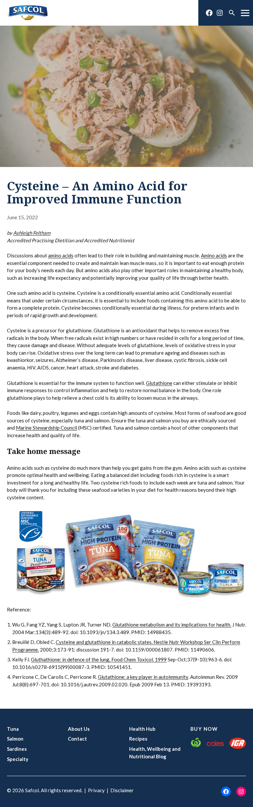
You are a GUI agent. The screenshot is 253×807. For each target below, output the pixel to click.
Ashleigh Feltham (31, 233)
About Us (79, 729)
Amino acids (214, 255)
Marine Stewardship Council (46, 428)
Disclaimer (122, 790)
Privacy (96, 790)
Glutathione (159, 383)
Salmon (15, 739)
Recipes (138, 739)
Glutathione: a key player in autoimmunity (143, 677)
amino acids (60, 255)
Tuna (13, 729)
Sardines (17, 749)
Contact (77, 739)
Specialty (17, 759)
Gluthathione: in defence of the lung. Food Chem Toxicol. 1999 (99, 659)
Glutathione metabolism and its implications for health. (171, 625)
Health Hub (142, 729)
